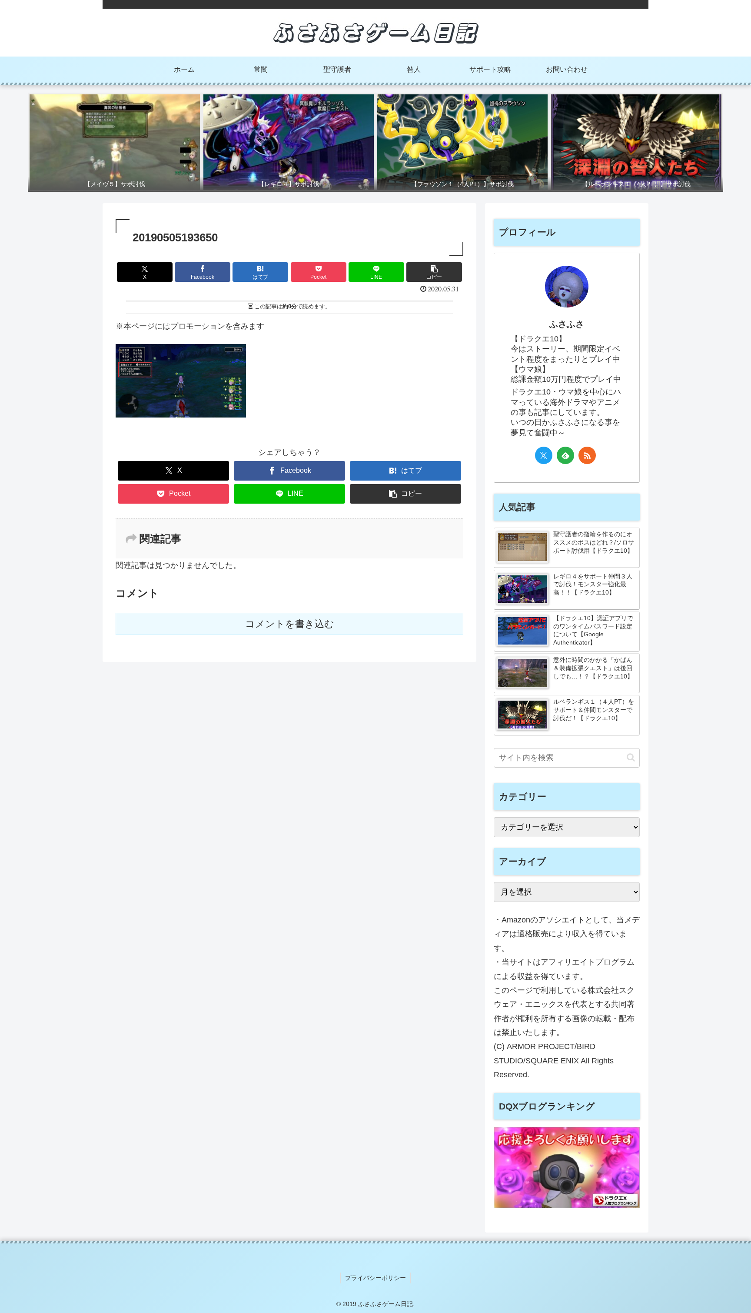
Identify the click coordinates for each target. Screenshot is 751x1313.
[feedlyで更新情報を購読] (565, 455)
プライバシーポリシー (375, 1277)
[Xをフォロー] (543, 455)
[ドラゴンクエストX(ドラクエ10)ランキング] (567, 1205)
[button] (434, 272)
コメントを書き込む (289, 623)
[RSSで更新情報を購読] (587, 455)
